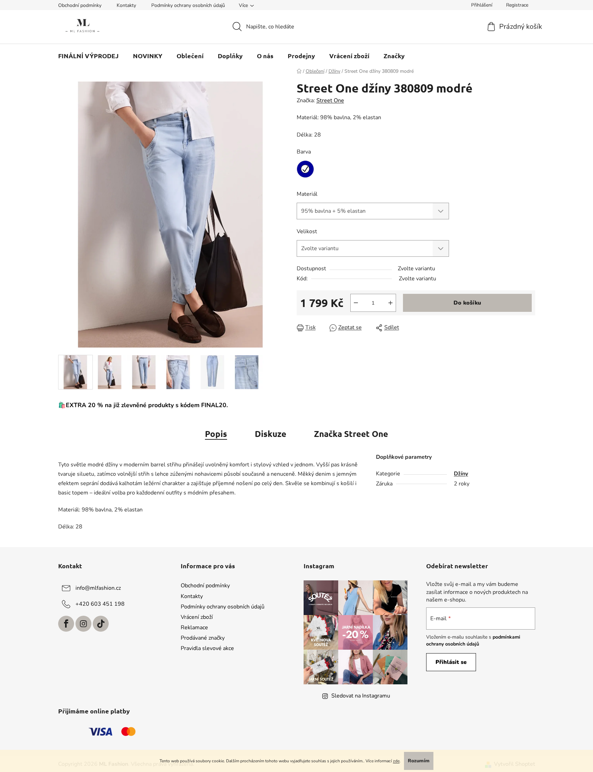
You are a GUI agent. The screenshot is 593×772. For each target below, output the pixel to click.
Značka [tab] (351, 433)
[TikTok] (101, 624)
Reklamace (194, 627)
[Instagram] (83, 624)
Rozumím (419, 760)
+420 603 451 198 (100, 604)
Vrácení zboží (197, 617)
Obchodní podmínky (79, 5)
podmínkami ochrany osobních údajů (473, 640)
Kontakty (126, 5)
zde (396, 761)
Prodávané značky (203, 638)
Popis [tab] (216, 433)
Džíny (461, 473)
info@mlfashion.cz (98, 588)
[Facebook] (66, 624)
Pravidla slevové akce (207, 648)
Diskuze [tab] (270, 433)
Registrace (517, 5)
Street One (330, 100)
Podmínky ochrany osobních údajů (188, 5)
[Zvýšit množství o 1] (390, 303)
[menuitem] (88, 56)
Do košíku (467, 303)
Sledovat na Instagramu (360, 696)
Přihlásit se (451, 662)
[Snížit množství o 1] (356, 303)
